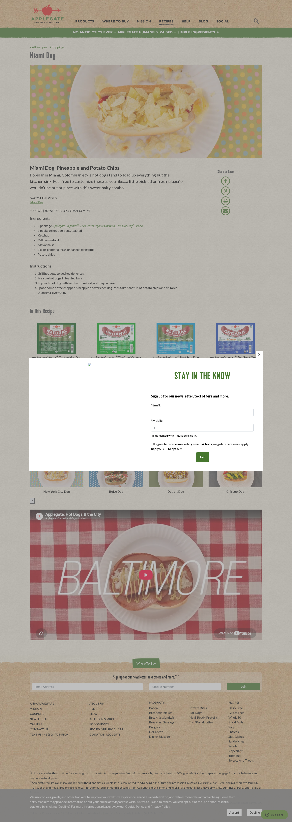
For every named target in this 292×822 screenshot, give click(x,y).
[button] (259, 354)
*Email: (156, 405)
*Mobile (156, 420)
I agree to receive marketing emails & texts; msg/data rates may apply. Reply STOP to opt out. (200, 446)
